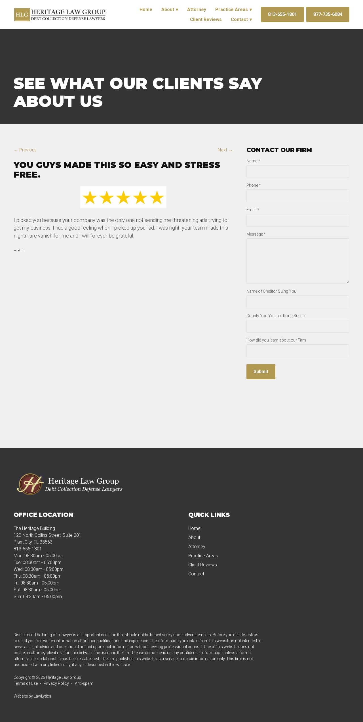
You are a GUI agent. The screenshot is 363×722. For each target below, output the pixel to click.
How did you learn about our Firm (276, 340)
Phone (253, 185)
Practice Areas (231, 9)
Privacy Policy (56, 683)
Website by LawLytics (32, 696)
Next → (225, 150)
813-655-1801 (282, 14)
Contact (239, 19)
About (167, 9)
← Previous (25, 150)
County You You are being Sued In (276, 315)
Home (146, 9)
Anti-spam (84, 683)
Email (252, 209)
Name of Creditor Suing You (271, 291)
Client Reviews (206, 19)
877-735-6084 (327, 14)
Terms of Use (26, 683)
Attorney (196, 9)
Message (256, 234)
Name (253, 161)
